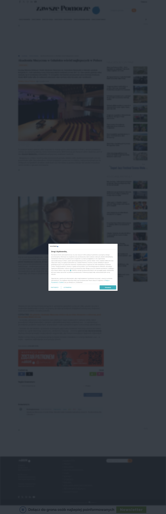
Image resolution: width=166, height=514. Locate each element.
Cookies (61, 282)
